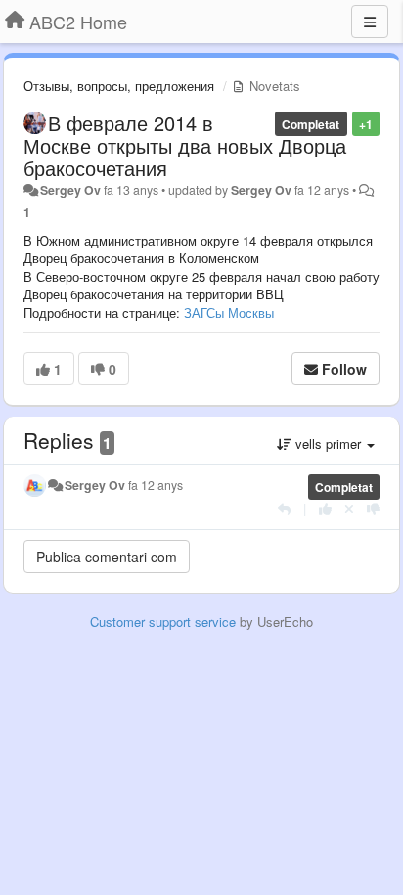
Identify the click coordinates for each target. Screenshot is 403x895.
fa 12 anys (155, 485)
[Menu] (369, 21)
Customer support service (163, 621)
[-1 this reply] (373, 508)
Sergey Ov (70, 190)
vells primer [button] (328, 443)
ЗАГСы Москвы (229, 312)
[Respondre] (284, 508)
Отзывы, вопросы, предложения (118, 85)
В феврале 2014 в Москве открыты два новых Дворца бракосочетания (184, 145)
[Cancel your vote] (349, 508)
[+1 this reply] (325, 508)
